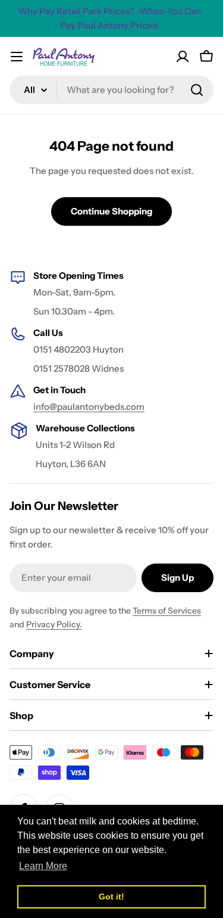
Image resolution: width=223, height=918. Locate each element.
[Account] (182, 56)
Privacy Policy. (54, 624)
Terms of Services (167, 610)
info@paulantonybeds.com (89, 406)
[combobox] (111, 90)
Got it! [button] (111, 896)
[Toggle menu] (17, 56)
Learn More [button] (43, 866)
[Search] (197, 90)
